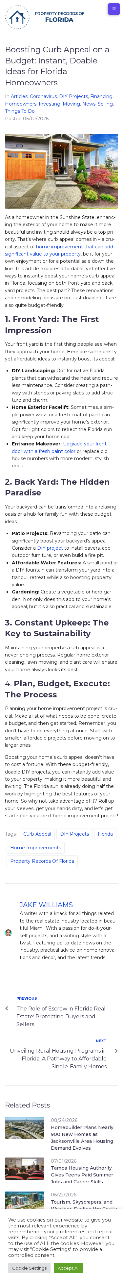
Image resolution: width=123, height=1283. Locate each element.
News (88, 104)
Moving (71, 104)
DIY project (50, 548)
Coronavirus (43, 96)
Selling (105, 104)
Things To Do (20, 111)
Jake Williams (46, 905)
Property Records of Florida (42, 861)
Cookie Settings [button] (29, 1268)
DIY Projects (73, 96)
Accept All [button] (68, 1268)
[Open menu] (114, 9)
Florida (105, 834)
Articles (19, 96)
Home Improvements (35, 848)
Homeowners (20, 104)
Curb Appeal (37, 834)
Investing (49, 104)
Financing (101, 96)
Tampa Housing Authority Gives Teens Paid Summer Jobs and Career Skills (82, 1175)
